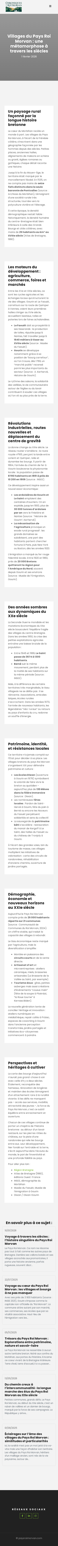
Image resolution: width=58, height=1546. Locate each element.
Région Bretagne (23, 1170)
